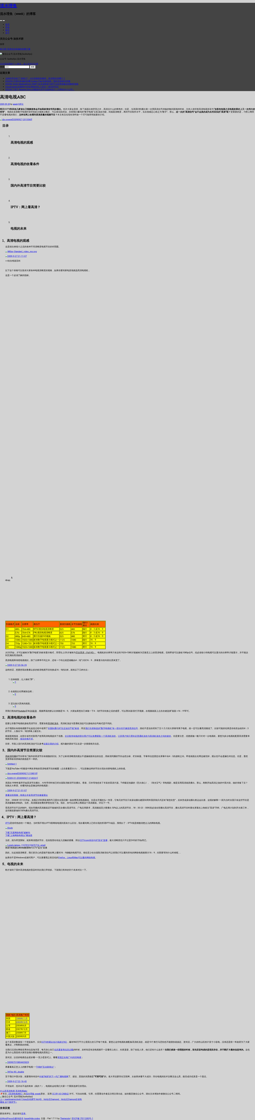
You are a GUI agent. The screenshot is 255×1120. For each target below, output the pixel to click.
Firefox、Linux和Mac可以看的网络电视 (76, 857)
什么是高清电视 (7, 1091)
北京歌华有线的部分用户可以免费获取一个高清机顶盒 (90, 736)
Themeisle (65, 1118)
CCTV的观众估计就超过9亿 (54, 1042)
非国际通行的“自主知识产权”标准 (63, 728)
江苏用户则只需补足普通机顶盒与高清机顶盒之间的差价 (144, 736)
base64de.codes (32, 1118)
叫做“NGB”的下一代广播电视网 (53, 1076)
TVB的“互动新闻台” (45, 1067)
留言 (7, 30)
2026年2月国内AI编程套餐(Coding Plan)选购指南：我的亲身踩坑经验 (37, 81)
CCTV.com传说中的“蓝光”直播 (93, 840)
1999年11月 (22, 1018)
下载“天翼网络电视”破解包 (17, 832)
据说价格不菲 (26, 739)
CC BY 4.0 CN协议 (60, 1094)
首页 (7, 24)
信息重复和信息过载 (63, 1049)
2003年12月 (22, 1022)
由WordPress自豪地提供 (11, 1118)
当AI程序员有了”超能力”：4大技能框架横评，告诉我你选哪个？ (35, 78)
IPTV (7, 823)
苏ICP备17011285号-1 (82, 1118)
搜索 (2, 66)
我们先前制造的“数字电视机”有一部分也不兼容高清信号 (111, 728)
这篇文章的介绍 (51, 744)
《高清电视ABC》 (15, 1094)
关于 (7, 33)
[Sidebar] (1, 20)
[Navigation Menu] (4, 20)
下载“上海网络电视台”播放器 (18, 835)
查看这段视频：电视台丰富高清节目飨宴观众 (26, 795)
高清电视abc (21, 1091)
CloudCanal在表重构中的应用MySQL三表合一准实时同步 (32, 87)
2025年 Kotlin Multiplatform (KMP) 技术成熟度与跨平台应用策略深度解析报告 (41, 84)
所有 (7, 27)
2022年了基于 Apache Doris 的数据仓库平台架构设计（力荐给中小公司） (40, 89)
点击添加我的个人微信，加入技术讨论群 (19, 64)
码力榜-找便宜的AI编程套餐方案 (15, 49)
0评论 (21, 104)
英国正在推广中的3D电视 (69, 1057)
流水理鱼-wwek (33, 1094)
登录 (23, 1113)
